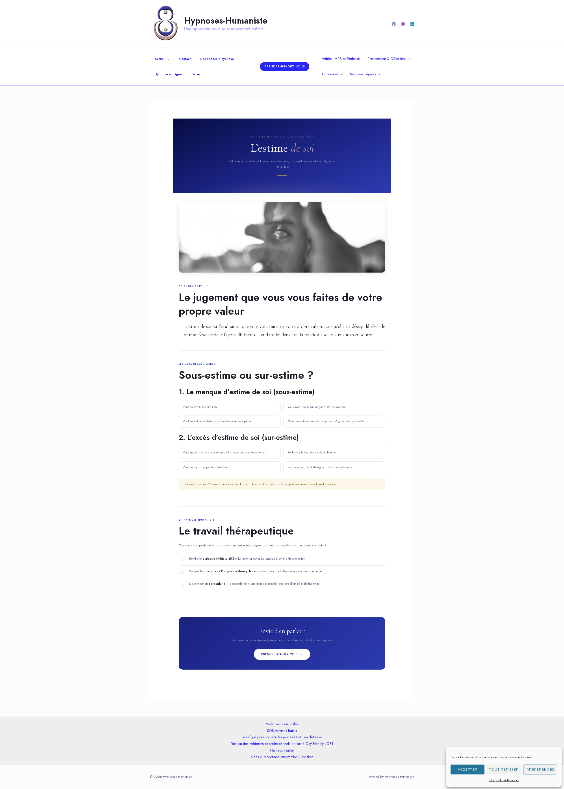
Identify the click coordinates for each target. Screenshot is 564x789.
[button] (167, 59)
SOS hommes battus (282, 730)
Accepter (467, 769)
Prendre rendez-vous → (282, 654)
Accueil (160, 59)
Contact (185, 59)
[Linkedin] (412, 24)
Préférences (540, 769)
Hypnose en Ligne (168, 74)
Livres (195, 74)
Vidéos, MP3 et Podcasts (341, 58)
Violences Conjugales (282, 724)
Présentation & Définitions (386, 58)
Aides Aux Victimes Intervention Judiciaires (282, 756)
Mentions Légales (363, 74)
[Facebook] (394, 24)
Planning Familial (282, 750)
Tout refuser (504, 769)
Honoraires (330, 74)
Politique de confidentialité (504, 780)
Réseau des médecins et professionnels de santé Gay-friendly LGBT (282, 743)
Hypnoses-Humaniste (225, 20)
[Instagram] (403, 24)
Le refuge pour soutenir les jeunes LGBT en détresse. (282, 737)
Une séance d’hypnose (217, 59)
